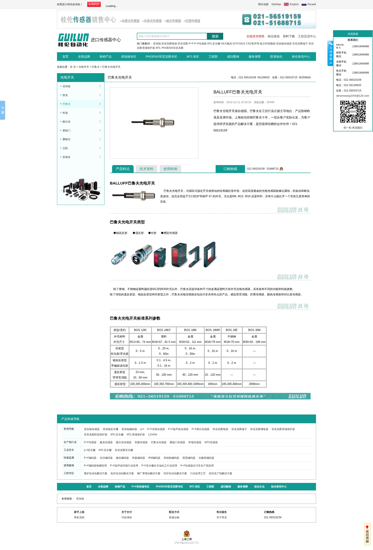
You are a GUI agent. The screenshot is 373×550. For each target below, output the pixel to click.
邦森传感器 (141, 442)
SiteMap (276, 4)
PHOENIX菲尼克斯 (172, 47)
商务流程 (79, 517)
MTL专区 (193, 56)
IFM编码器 (154, 457)
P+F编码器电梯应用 (95, 465)
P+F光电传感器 (156, 429)
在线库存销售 (256, 36)
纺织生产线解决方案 (220, 473)
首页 (65, 56)
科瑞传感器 (194, 442)
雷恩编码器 (188, 457)
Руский (312, 4)
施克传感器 (106, 442)
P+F (191, 43)
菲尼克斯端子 (300, 43)
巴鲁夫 (96, 66)
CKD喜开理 (252, 43)
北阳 (65, 148)
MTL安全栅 (213, 43)
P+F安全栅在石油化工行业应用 (159, 465)
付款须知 (127, 517)
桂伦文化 (259, 486)
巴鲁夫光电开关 (111, 66)
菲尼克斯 (183, 43)
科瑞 (65, 112)
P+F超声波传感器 (178, 429)
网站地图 (263, 4)
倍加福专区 (128, 56)
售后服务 (222, 512)
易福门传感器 (177, 442)
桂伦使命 (274, 36)
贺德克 (66, 157)
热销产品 (106, 56)
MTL (158, 47)
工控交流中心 (307, 36)
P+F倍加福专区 (140, 486)
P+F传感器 (200, 43)
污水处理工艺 (198, 473)
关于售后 (222, 517)
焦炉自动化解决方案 (122, 473)
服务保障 (255, 56)
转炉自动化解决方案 (175, 473)
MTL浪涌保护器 (136, 434)
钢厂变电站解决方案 (148, 473)
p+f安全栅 (89, 450)
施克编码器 (122, 457)
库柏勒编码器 (171, 457)
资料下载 (289, 36)
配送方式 (174, 512)
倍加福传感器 (284, 43)
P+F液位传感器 (200, 429)
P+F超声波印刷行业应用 (124, 465)
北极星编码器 (206, 457)
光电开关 (84, 66)
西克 (65, 95)
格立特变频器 (267, 43)
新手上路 (79, 512)
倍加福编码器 (129, 429)
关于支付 (127, 512)
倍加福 (157, 43)
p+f (142, 429)
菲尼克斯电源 (169, 43)
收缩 (330, 53)
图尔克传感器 (123, 442)
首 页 (73, 66)
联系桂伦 (276, 56)
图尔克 (66, 121)
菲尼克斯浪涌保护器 (283, 429)
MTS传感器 (211, 442)
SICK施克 (226, 43)
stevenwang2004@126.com (352, 95)
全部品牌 (84, 56)
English (294, 4)
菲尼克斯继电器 (259, 429)
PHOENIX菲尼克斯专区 (161, 56)
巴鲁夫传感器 (158, 442)
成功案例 (233, 56)
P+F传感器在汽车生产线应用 (197, 465)
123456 (152, 434)
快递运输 (174, 517)
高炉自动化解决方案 (95, 473)
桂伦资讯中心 (301, 56)
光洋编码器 (106, 457)
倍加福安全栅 (110, 429)
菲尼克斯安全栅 (124, 450)
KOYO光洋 (239, 43)
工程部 (213, 56)
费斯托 (66, 139)
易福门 (66, 130)
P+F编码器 (90, 457)
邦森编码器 (138, 457)
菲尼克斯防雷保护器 (95, 434)
